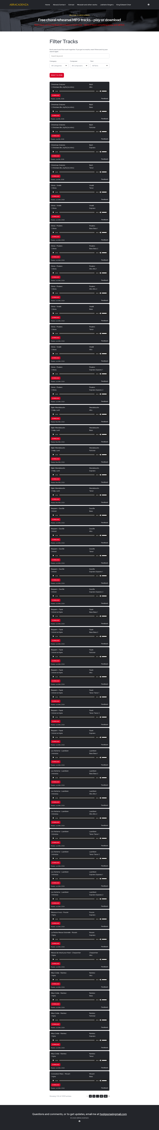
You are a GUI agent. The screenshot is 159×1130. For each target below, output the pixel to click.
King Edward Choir (123, 5)
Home (47, 5)
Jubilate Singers (106, 5)
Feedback (104, 99)
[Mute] (100, 91)
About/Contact (59, 5)
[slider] (104, 91)
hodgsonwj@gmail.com (113, 1114)
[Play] (53, 91)
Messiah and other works (87, 5)
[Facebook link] (148, 4)
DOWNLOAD (55, 95)
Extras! (71, 5)
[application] (79, 91)
